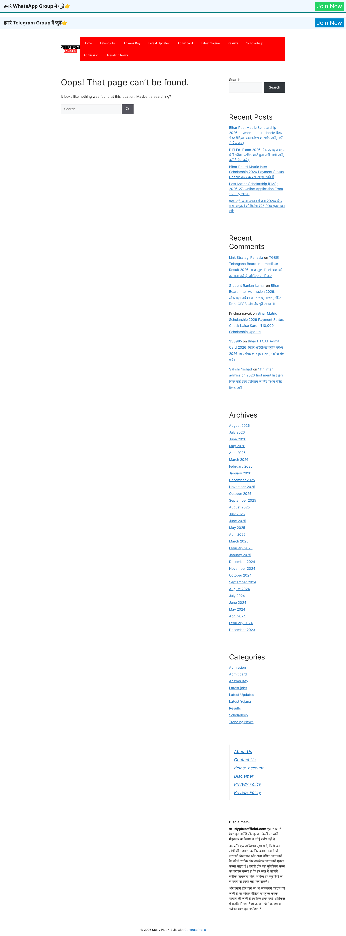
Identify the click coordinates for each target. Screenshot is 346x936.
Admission (91, 55)
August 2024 (239, 589)
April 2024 (237, 616)
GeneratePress (195, 930)
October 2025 (240, 494)
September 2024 (242, 582)
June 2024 (237, 603)
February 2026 (241, 466)
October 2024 (240, 575)
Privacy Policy (247, 784)
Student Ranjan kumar (247, 286)
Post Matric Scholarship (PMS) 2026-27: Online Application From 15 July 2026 (256, 189)
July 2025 (237, 514)
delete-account (249, 767)
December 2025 (242, 480)
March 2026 (238, 460)
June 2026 (237, 439)
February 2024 (241, 623)
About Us (243, 751)
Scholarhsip (254, 43)
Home (88, 43)
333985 (235, 341)
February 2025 (240, 548)
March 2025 (238, 541)
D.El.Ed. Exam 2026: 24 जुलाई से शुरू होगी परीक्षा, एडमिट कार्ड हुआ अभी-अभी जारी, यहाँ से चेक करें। (256, 155)
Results (233, 43)
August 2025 (239, 507)
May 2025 (237, 528)
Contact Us (245, 759)
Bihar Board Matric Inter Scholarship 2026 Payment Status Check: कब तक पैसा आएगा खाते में (256, 172)
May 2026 (237, 446)
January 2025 (240, 555)
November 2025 (242, 487)
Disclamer (243, 776)
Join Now (329, 6)
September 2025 (242, 500)
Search (234, 80)
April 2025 (237, 534)
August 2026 (239, 426)
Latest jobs (108, 43)
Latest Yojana (210, 43)
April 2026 (237, 453)
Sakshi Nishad (240, 369)
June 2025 (237, 521)
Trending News (117, 55)
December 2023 (242, 630)
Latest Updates (159, 43)
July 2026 (237, 432)
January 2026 (240, 473)
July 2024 (237, 596)
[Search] (128, 109)
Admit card (185, 43)
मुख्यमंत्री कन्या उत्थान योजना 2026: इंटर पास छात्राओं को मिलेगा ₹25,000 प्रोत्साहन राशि (257, 206)
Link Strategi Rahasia (246, 258)
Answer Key (132, 43)
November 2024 (242, 569)
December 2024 (242, 562)
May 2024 (237, 609)
